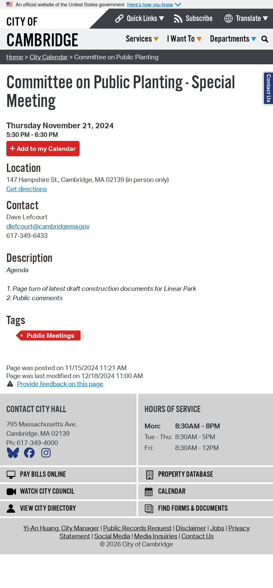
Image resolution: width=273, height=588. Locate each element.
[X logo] (14, 454)
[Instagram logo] (47, 454)
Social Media (112, 536)
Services (139, 39)
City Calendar (49, 57)
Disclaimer (191, 528)
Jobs (217, 528)
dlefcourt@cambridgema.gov (48, 226)
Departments (229, 39)
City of (22, 22)
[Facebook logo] (31, 454)
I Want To (181, 39)
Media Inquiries (155, 536)
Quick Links (142, 19)
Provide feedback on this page (60, 384)
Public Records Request (137, 528)
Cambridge (42, 41)
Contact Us (197, 536)
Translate (248, 19)
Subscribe (199, 19)
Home (14, 57)
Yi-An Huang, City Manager (61, 528)
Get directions (26, 189)
